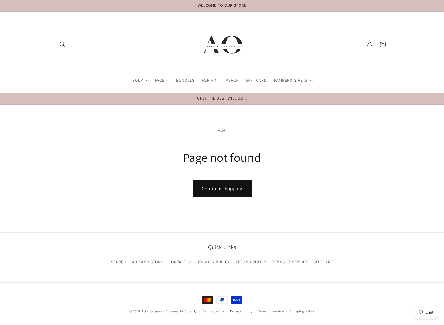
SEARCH (119, 262)
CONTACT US (181, 262)
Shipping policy (302, 311)
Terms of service (271, 311)
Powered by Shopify (181, 311)
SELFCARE (323, 262)
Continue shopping (222, 188)
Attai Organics (153, 311)
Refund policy (213, 311)
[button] (62, 44)
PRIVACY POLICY (214, 262)
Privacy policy (241, 311)
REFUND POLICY (250, 262)
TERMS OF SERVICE (290, 262)
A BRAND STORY (147, 262)
